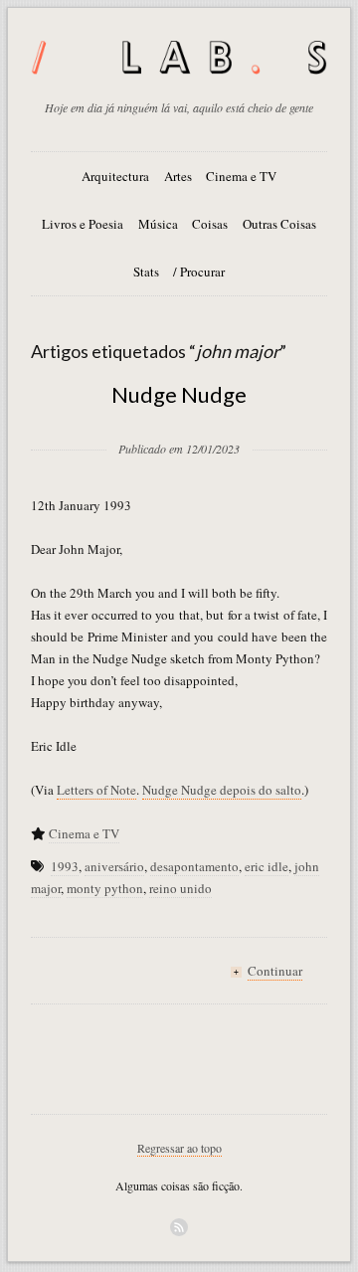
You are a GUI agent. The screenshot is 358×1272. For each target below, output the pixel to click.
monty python (105, 888)
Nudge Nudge (179, 394)
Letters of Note (96, 790)
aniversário (114, 866)
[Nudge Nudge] (179, 417)
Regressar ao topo (179, 1148)
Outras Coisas (279, 224)
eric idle (266, 866)
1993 (65, 866)
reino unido (180, 888)
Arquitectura (115, 176)
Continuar (275, 971)
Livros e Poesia (82, 224)
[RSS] (179, 1227)
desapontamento (194, 866)
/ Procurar (199, 271)
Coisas (210, 224)
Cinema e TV (241, 176)
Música (158, 224)
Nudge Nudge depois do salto (221, 790)
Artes (178, 176)
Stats (146, 271)
